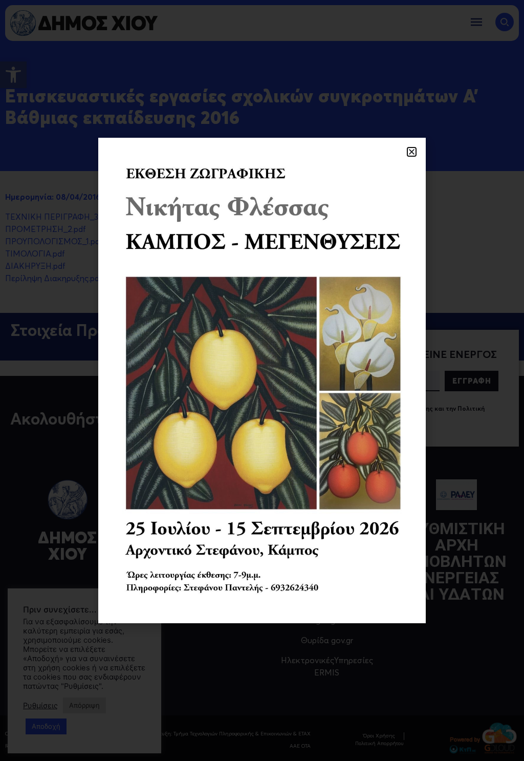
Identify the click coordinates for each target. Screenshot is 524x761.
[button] (412, 152)
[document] (262, 380)
